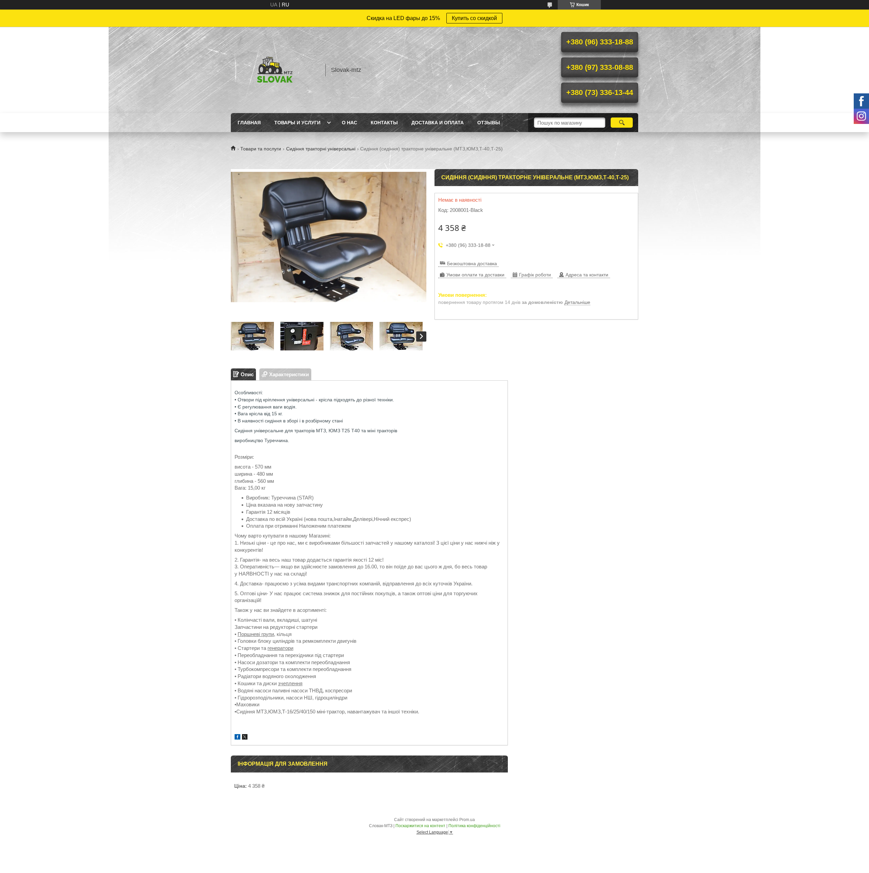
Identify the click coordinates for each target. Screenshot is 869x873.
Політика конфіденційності (474, 825)
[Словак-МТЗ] (275, 70)
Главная (249, 122)
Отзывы (488, 122)
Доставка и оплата (437, 122)
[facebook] (237, 738)
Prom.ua (467, 819)
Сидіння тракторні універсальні (320, 148)
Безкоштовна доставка (472, 263)
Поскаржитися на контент (420, 825)
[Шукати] (622, 122)
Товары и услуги (297, 122)
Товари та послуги (260, 148)
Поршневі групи (256, 634)
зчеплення (290, 683)
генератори (280, 648)
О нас (349, 122)
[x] (244, 738)
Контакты (384, 122)
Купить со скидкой (474, 18)
